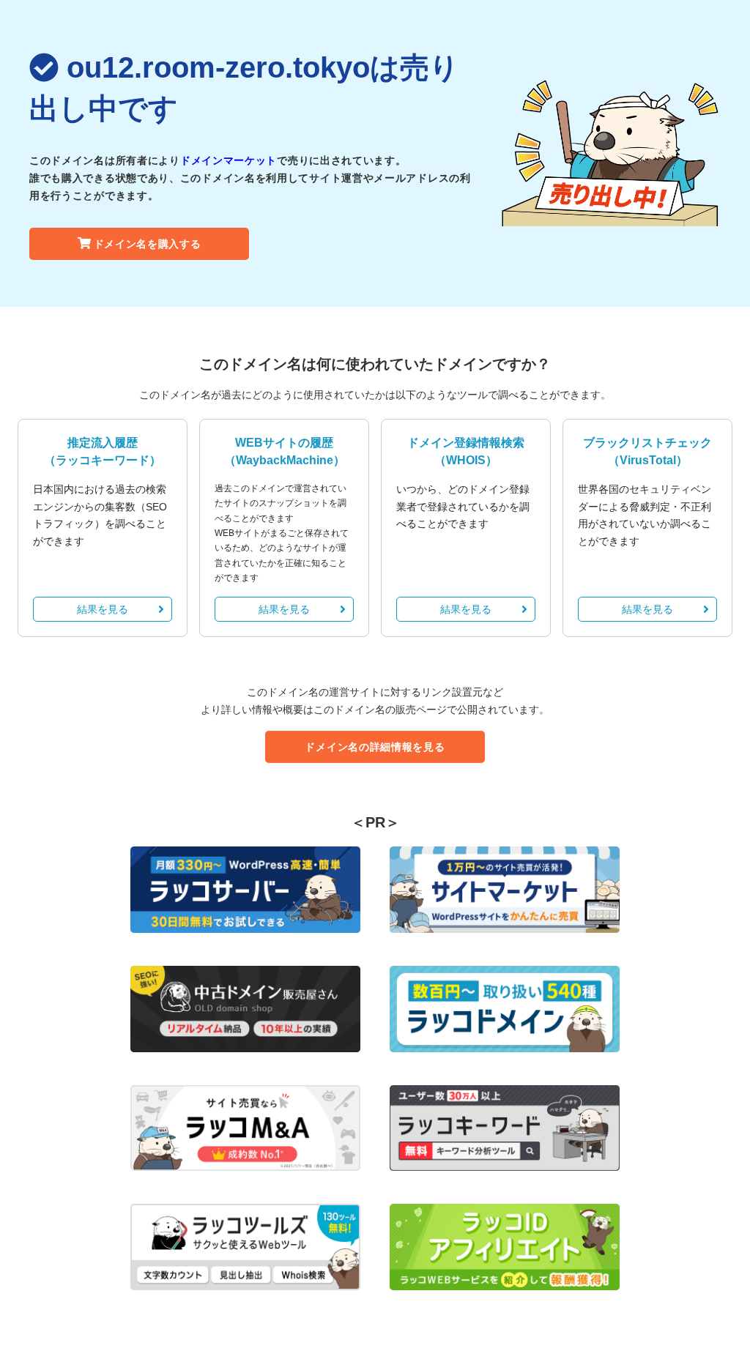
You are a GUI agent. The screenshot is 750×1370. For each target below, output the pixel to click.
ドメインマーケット (228, 160)
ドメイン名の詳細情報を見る (375, 747)
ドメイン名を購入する (147, 244)
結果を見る (102, 609)
